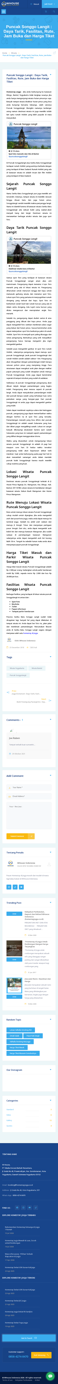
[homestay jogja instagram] (23, 1207)
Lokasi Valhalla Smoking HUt (21, 1030)
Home (4, 53)
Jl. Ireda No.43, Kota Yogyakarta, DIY (25, 1190)
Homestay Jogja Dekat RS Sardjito (19, 1312)
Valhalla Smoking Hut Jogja (20, 1041)
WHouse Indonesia (26, 863)
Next (31, 700)
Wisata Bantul (37, 668)
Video (8, 1115)
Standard (10, 1109)
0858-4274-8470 (19, 1195)
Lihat (14, 914)
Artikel (37, 1380)
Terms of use (7, 1380)
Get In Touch (27, 1338)
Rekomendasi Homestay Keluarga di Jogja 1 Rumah (22, 1228)
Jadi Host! (49, 4)
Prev (26, 692)
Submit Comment (17, 836)
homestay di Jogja (30, 633)
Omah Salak (14, 1036)
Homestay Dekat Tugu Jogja (16, 1323)
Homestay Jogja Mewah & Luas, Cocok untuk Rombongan (20, 1241)
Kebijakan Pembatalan (23, 1380)
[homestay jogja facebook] (17, 1207)
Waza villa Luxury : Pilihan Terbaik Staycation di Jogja (19, 1255)
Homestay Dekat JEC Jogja (15, 1301)
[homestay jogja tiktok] (36, 1207)
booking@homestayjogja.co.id (20, 1185)
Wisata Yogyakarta (17, 668)
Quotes (9, 1126)
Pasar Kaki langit (33, 1036)
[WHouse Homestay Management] (10, 4)
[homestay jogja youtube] (29, 1207)
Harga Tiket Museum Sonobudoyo (23, 1053)
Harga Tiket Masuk (17, 1047)
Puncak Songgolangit (18, 675)
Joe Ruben (14, 738)
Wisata (14, 53)
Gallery (9, 1120)
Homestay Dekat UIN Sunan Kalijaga (20, 1267)
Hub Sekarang (40, 1355)
